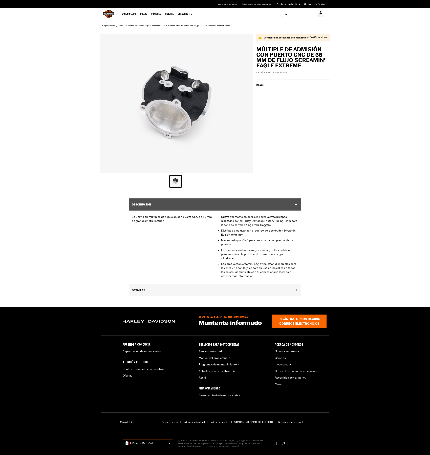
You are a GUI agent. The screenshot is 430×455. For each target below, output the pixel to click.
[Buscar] (297, 14)
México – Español (316, 4)
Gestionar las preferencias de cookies (253, 421)
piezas (121, 25)
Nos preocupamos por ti (290, 422)
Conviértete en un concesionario (296, 371)
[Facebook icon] (277, 443)
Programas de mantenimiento (218, 364)
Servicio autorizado (211, 351)
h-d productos (108, 25)
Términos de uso (169, 422)
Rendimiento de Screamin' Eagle (183, 25)
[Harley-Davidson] (158, 321)
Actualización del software (215, 371)
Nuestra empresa (286, 351)
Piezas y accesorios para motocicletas (146, 25)
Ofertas (127, 375)
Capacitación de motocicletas (142, 351)
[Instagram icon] (284, 443)
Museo (279, 384)
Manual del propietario (213, 358)
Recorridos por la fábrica (290, 377)
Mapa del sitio (127, 422)
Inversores (281, 364)
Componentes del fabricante (216, 25)
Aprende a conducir (227, 4)
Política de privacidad (194, 422)
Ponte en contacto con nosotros (143, 369)
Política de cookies (219, 422)
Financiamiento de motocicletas (219, 395)
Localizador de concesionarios (256, 4)
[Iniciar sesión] (321, 14)
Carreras (280, 358)
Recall (202, 377)
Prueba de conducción (287, 4)
